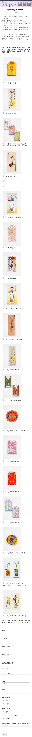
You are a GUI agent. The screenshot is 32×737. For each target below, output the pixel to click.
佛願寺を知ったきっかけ (8, 709)
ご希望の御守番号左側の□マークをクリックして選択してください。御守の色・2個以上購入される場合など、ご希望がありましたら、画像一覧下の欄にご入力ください (16, 50)
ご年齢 (3, 681)
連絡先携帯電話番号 (8, 663)
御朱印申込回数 (6, 697)
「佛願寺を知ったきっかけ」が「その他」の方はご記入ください (16, 724)
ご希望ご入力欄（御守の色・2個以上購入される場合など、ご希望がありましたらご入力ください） (16, 621)
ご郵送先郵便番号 (7, 647)
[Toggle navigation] (29, 3)
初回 (7, 700)
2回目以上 (8, 704)
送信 (4, 734)
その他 (7, 718)
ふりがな (5, 638)
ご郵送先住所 (6, 655)
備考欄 (3, 689)
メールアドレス (6, 673)
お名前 (4, 630)
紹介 (7, 712)
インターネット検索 (11, 715)
